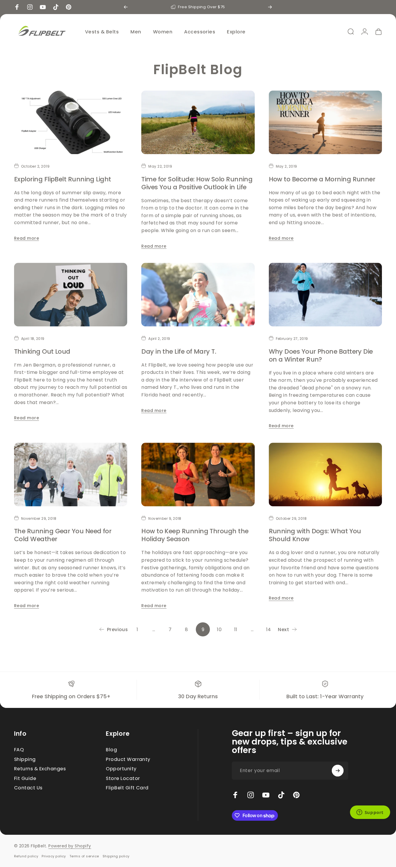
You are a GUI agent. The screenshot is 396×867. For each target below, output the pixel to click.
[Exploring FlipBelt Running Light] (70, 122)
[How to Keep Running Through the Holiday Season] (197, 475)
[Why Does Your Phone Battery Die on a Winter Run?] (325, 295)
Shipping (25, 759)
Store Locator (123, 778)
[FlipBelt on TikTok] (281, 794)
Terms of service (84, 856)
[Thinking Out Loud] (70, 295)
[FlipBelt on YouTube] (265, 794)
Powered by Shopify (69, 846)
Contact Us (28, 788)
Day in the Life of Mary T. (178, 351)
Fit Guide (25, 778)
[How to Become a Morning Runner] (325, 122)
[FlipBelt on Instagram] (250, 794)
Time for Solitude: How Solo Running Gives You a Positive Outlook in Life (196, 183)
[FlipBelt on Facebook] (235, 794)
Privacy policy (54, 856)
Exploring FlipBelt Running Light (62, 179)
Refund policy (26, 856)
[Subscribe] (338, 770)
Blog (111, 750)
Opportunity (121, 769)
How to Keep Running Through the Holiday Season (194, 535)
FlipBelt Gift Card (127, 788)
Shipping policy (116, 856)
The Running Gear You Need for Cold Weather (62, 535)
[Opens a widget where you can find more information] (370, 812)
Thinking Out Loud (42, 351)
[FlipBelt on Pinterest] (296, 794)
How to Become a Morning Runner (322, 179)
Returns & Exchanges (40, 769)
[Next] (270, 7)
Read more (26, 238)
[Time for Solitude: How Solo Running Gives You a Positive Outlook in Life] (197, 122)
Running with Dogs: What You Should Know (315, 535)
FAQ (19, 750)
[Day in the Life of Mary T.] (197, 295)
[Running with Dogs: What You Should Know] (325, 475)
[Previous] (125, 7)
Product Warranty (128, 759)
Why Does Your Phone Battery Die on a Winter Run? (321, 355)
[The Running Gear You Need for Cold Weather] (70, 475)
